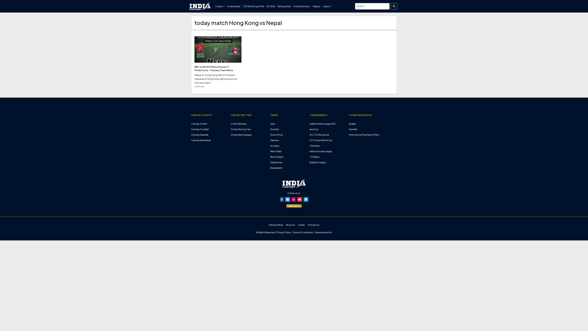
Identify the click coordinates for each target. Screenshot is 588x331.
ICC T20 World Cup (319, 134)
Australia (274, 129)
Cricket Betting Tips (241, 129)
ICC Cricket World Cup (321, 140)
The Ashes (315, 145)
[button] (282, 199)
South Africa (276, 134)
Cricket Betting (238, 123)
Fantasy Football (200, 129)
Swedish (353, 129)
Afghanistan (276, 162)
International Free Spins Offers (364, 134)
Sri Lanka (274, 145)
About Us (290, 224)
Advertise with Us (323, 232)
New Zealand (276, 156)
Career (301, 224)
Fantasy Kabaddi (199, 134)
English (352, 123)
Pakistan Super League (321, 151)
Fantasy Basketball (201, 140)
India (272, 123)
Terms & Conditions (302, 232)
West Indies (276, 151)
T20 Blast (314, 156)
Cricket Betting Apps (241, 134)
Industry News (276, 224)
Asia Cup (314, 129)
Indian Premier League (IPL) (323, 123)
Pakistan (274, 140)
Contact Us (313, 224)
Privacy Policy (284, 232)
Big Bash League (318, 162)
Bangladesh (276, 167)
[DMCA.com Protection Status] (294, 205)
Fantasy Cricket (199, 123)
